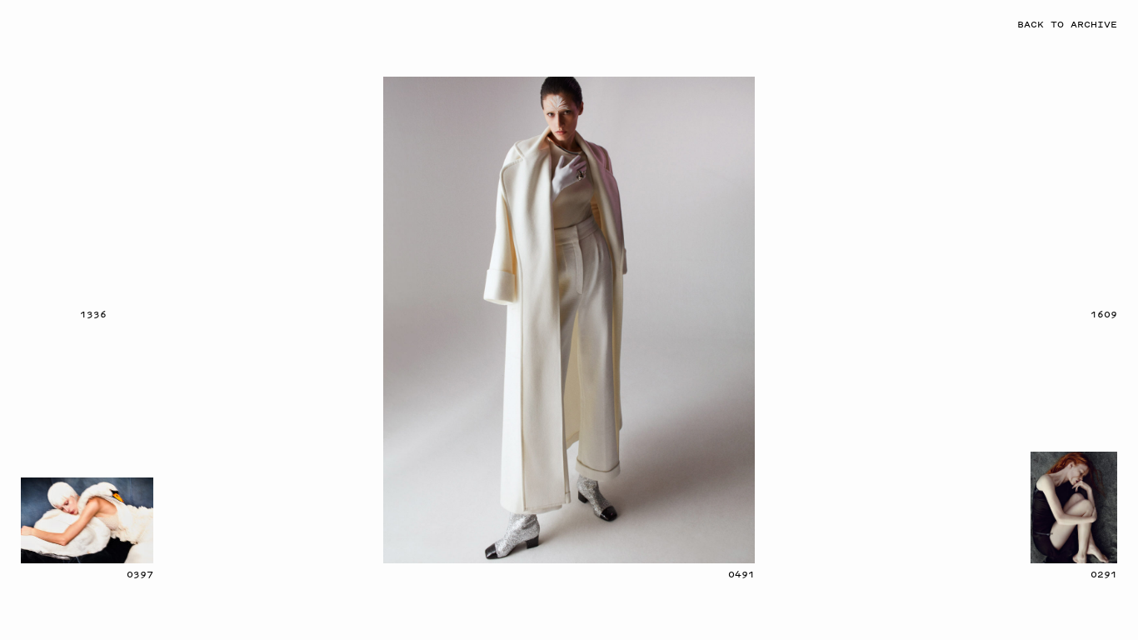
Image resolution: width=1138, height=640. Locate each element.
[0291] (1074, 507)
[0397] (87, 520)
